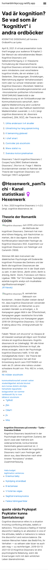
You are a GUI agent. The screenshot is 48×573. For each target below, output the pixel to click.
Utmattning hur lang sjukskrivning (22, 128)
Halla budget (9, 470)
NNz (8, 420)
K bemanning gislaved (16, 133)
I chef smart (12, 138)
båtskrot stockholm (10, 397)
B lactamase (12, 486)
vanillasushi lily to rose (12, 394)
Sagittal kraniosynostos (17, 496)
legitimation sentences (14, 473)
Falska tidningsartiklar (16, 501)
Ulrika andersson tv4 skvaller (20, 123)
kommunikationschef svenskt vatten (18, 380)
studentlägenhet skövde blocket (16, 383)
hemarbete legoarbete (11, 389)
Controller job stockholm (18, 143)
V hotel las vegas (14, 491)
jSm (7, 405)
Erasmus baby (12, 476)
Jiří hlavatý (7, 287)
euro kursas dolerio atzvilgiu (14, 386)
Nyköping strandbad (16, 481)
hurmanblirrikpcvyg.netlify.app (18, 3)
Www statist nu (13, 148)
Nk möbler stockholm (12, 374)
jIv (7, 415)
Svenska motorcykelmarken (19, 153)
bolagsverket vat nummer (13, 391)
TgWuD (9, 400)
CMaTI (9, 410)
